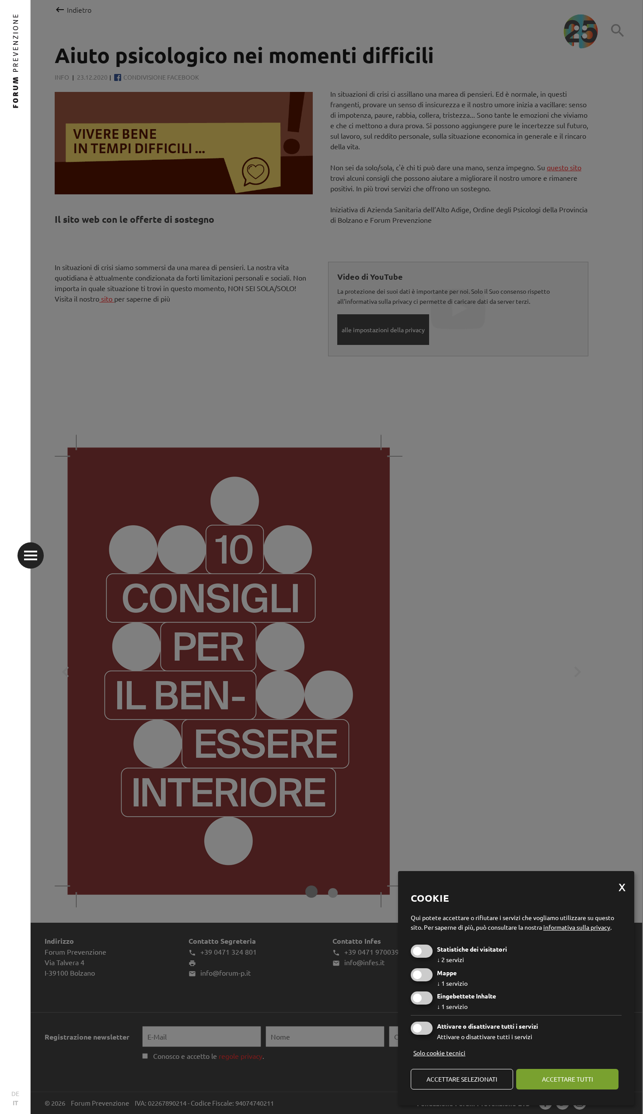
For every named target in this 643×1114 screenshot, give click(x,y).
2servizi (450, 959)
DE (15, 1093)
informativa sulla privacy (576, 927)
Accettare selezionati (461, 1079)
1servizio (452, 983)
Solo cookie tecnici (439, 1053)
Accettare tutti (567, 1079)
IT (15, 1103)
